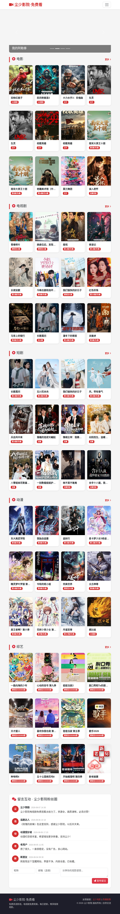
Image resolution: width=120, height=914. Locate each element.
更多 (107, 59)
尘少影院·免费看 (28, 5)
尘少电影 (97, 899)
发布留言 (101, 881)
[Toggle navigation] (107, 5)
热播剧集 (107, 899)
